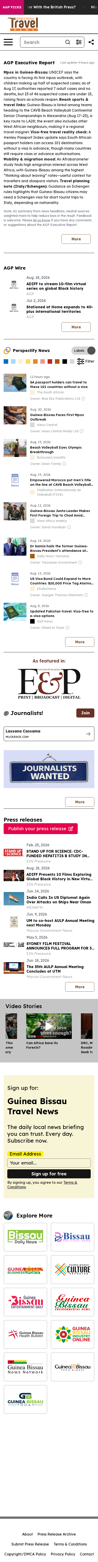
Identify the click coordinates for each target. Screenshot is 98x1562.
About (27, 1534)
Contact (87, 1554)
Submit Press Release (30, 1544)
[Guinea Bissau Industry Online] (72, 1334)
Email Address (25, 1154)
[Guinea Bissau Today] (25, 1399)
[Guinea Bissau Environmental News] (72, 1302)
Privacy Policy (63, 1554)
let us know (41, 220)
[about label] (32, 392)
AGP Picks (12, 7)
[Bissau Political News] (72, 1237)
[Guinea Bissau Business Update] (25, 1269)
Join (85, 712)
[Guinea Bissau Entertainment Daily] (25, 1302)
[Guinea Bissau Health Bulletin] (25, 1334)
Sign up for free (49, 1174)
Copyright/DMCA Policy (25, 1554)
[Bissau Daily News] (25, 1237)
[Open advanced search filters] (78, 42)
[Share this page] (91, 42)
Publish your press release (37, 828)
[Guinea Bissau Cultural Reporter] (72, 1269)
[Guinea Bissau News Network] (25, 1366)
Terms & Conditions (70, 1544)
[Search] (67, 42)
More (76, 239)
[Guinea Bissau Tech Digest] (72, 1366)
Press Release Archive (56, 1534)
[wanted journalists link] (49, 684)
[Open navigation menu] (8, 42)
